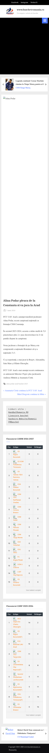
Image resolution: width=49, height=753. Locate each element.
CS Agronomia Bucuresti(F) (17, 687)
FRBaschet (13, 422)
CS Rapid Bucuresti (16, 454)
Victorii (29, 447)
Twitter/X (34, 2)
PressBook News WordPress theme (28, 750)
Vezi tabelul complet (33, 590)
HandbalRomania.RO (18, 412)
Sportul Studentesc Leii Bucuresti (18, 677)
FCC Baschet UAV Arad (18, 644)
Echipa (15, 447)
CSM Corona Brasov (17, 510)
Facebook (14, 2)
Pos (9, 447)
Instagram (24, 2)
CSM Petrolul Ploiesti (17, 527)
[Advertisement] (24, 49)
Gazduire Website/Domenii (22, 419)
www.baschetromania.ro (30, 9)
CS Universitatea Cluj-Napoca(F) (18, 665)
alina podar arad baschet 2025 (17, 384)
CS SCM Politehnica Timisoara (18, 464)
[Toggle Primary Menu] (45, 20)
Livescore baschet (18, 415)
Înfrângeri (37, 447)
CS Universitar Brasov (17, 707)
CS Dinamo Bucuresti (16, 582)
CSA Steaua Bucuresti (17, 487)
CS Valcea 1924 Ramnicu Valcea (17, 476)
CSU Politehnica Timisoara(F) (18, 697)
